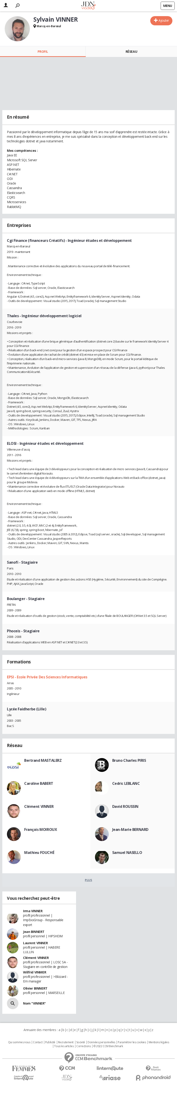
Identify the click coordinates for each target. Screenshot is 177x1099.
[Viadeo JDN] (66, 1078)
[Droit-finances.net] (153, 1068)
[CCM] (66, 1068)
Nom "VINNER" (34, 1003)
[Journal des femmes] (23, 1068)
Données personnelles (101, 1042)
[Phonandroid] (153, 1078)
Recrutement (66, 1042)
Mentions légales (159, 1042)
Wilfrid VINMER (34, 972)
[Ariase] (110, 1077)
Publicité (50, 1042)
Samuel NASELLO (127, 852)
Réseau (131, 51)
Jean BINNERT (33, 931)
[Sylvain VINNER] (17, 28)
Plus (88, 880)
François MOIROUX (40, 829)
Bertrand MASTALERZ (43, 760)
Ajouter (164, 20)
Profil (43, 51)
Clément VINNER (38, 806)
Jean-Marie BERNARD (130, 829)
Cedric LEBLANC (126, 783)
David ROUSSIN (125, 806)
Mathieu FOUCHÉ (39, 852)
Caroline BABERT (38, 783)
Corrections (83, 1046)
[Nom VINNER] (12, 1003)
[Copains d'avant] (23, 1078)
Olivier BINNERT (35, 988)
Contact (37, 1042)
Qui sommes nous (19, 1042)
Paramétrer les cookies (132, 1042)
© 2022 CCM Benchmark (108, 1046)
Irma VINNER (32, 911)
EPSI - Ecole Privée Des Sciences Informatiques (47, 677)
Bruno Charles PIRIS (129, 760)
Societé (80, 1042)
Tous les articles (64, 1046)
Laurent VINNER (35, 943)
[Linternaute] (110, 1068)
